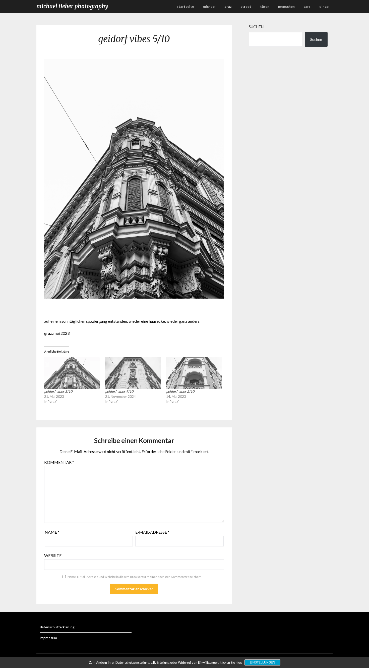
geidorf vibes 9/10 (119, 391)
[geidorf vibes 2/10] (194, 373)
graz (228, 6)
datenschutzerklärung (57, 627)
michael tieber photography (72, 6)
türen (264, 6)
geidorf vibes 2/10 (180, 391)
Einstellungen (262, 662)
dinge (324, 6)
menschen (286, 6)
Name (52, 532)
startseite (185, 6)
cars (307, 6)
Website (53, 555)
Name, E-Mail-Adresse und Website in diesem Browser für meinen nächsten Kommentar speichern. (135, 577)
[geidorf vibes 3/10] (72, 373)
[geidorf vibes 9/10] (133, 373)
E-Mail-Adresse (152, 532)
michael (209, 6)
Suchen (256, 26)
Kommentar (59, 462)
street (245, 6)
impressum (48, 638)
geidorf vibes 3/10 (58, 391)
